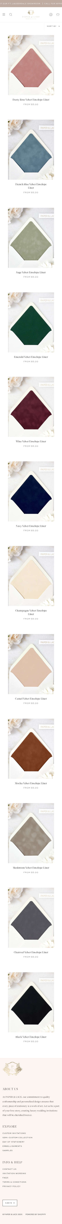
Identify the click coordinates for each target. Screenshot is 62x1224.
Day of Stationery (14, 1142)
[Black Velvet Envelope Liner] (31, 1002)
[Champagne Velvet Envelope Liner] (31, 576)
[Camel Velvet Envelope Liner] (31, 664)
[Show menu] (5, 14)
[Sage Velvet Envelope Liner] (31, 238)
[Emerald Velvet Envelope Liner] (31, 322)
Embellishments (12, 1146)
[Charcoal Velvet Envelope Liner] (31, 918)
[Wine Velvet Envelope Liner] (31, 407)
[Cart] (57, 14)
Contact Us (9, 1169)
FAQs (5, 1178)
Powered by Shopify (36, 1214)
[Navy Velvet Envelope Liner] (31, 491)
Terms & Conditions (14, 1182)
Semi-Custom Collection (17, 1138)
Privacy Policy (12, 1186)
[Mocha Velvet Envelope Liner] (31, 749)
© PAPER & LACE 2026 (12, 1214)
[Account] (50, 14)
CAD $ (8, 1203)
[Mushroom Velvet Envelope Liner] (31, 833)
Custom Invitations (14, 1133)
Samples (8, 1151)
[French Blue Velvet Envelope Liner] (31, 150)
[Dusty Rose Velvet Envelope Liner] (31, 65)
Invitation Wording (14, 1173)
